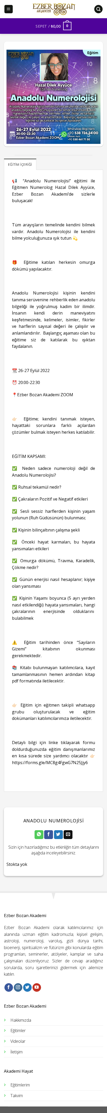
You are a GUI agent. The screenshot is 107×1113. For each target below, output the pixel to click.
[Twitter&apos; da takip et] (27, 987)
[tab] (20, 164)
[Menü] (8, 9)
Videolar (17, 1041)
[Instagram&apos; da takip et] (18, 987)
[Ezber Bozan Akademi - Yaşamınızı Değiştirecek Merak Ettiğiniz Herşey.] (53, 9)
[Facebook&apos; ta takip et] (8, 987)
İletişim (16, 1052)
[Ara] (98, 9)
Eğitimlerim (20, 1085)
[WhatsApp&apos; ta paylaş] (39, 834)
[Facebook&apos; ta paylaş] (48, 834)
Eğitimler (18, 1030)
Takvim (16, 1095)
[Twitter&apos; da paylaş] (58, 834)
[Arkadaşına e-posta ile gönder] (68, 834)
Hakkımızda (20, 1020)
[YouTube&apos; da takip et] (36, 987)
